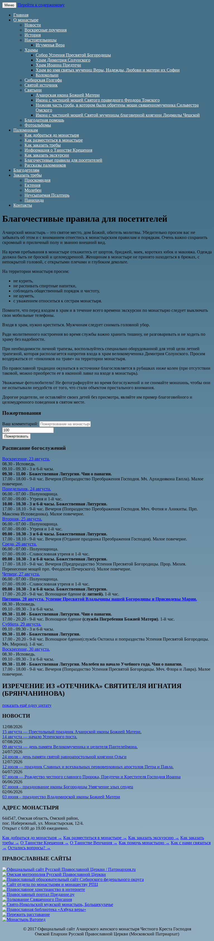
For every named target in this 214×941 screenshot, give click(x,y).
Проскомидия (37, 180)
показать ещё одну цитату (27, 705)
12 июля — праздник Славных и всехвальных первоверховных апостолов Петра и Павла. (88, 766)
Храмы (31, 50)
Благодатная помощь (44, 120)
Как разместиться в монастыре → (95, 837)
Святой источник (41, 85)
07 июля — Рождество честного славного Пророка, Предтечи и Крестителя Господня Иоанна (91, 776)
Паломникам (25, 130)
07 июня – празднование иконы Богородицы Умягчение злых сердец (67, 786)
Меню (9, 5)
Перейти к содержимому (41, 5)
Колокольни (47, 75)
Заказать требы (27, 175)
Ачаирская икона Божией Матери (68, 95)
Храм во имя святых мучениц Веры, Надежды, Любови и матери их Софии (108, 70)
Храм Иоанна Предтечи (58, 65)
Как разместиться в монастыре (54, 140)
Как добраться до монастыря (52, 135)
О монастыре (25, 20)
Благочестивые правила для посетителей (63, 160)
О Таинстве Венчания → (94, 842)
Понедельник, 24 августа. (26, 488)
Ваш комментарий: (20, 423)
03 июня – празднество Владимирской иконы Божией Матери (61, 796)
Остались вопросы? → (29, 847)
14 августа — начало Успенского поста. (39, 736)
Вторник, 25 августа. (22, 519)
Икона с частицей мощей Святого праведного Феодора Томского (98, 100)
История (33, 35)
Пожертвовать (16, 436)
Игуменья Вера (50, 45)
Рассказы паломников (45, 165)
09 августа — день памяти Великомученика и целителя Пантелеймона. (70, 746)
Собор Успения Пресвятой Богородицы (73, 55)
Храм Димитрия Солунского (63, 60)
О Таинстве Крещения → (44, 842)
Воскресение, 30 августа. (26, 649)
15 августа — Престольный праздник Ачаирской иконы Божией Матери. (72, 731)
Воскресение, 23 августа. (26, 458)
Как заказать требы (43, 145)
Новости (33, 25)
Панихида (34, 200)
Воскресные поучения (46, 30)
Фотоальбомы (38, 125)
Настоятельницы (41, 40)
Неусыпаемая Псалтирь (47, 195)
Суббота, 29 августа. (21, 624)
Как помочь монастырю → (144, 842)
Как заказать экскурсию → (153, 837)
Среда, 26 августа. (19, 544)
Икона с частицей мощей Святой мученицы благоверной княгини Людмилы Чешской (118, 115)
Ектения (32, 185)
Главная (20, 15)
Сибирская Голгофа (43, 80)
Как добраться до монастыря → (32, 837)
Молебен (33, 190)
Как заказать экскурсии (47, 155)
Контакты (22, 205)
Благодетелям (26, 170)
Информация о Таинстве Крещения (58, 150)
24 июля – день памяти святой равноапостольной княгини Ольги (64, 756)
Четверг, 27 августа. (21, 574)
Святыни (33, 90)
